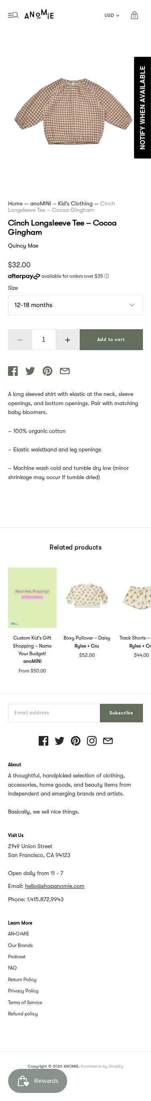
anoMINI (32, 661)
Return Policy (22, 979)
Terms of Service (25, 1002)
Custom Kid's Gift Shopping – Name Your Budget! (32, 645)
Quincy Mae (23, 245)
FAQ (12, 968)
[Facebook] (43, 741)
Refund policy (23, 1014)
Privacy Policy (23, 991)
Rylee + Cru (86, 646)
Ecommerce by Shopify (102, 1066)
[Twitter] (59, 741)
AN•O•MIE (18, 934)
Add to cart (111, 339)
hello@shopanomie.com (55, 886)
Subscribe (121, 713)
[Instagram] (92, 741)
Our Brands (20, 945)
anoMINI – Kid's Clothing (61, 203)
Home (15, 203)
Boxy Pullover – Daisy (87, 638)
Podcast (16, 957)
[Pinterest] (76, 741)
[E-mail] (108, 741)
